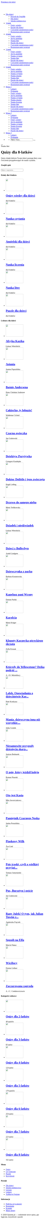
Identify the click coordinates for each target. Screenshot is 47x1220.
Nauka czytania (16, 56)
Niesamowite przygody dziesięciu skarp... (20, 747)
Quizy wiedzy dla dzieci (20, 195)
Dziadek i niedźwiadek (20, 525)
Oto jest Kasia (14, 795)
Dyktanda (14, 91)
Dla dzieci (9, 14)
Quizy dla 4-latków (17, 1062)
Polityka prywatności (14, 1204)
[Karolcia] (14, 612)
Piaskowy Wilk (15, 841)
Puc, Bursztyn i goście (19, 890)
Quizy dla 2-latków (17, 1016)
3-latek (8, 23)
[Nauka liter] (14, 282)
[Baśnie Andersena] (14, 382)
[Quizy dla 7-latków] (14, 1126)
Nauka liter (15, 41)
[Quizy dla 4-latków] (14, 1057)
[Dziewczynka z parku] (14, 566)
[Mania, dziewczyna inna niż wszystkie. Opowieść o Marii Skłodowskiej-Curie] (14, 714)
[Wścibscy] (14, 958)
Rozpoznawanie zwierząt (20, 32)
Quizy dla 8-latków (17, 1154)
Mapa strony (10, 1211)
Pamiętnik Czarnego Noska (23, 818)
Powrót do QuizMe (18, 16)
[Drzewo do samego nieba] (14, 497)
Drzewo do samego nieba (21, 502)
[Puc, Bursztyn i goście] (14, 885)
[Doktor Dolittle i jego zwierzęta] (14, 474)
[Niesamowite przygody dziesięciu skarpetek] (14, 741)
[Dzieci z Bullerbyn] (14, 543)
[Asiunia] (14, 359)
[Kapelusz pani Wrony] (14, 589)
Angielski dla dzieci (18, 241)
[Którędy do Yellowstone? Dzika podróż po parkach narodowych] (14, 662)
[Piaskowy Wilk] (14, 836)
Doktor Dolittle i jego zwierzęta (25, 479)
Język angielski (16, 38)
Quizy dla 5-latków (17, 1085)
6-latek (8, 67)
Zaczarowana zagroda (19, 986)
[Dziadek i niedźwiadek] (14, 520)
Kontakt (9, 1208)
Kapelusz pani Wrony (19, 594)
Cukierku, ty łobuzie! (19, 410)
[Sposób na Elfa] (14, 935)
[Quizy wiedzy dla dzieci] (14, 190)
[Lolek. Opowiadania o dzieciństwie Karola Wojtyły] (14, 688)
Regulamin (10, 1206)
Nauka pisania (16, 76)
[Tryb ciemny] (2, 144)
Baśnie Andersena (17, 387)
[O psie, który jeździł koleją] (14, 767)
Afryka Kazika (15, 341)
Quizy (8, 1169)
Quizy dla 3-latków (17, 1039)
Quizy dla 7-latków (17, 1131)
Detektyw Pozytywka (19, 456)
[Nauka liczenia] (14, 259)
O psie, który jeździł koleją (22, 772)
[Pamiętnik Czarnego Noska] (14, 813)
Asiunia (10, 364)
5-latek (8, 49)
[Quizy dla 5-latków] (14, 1080)
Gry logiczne (11, 1172)
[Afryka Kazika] (14, 336)
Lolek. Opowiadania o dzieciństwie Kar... (19, 695)
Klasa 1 (9, 87)
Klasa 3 (9, 133)
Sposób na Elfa (15, 940)
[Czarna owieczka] (14, 428)
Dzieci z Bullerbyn (17, 548)
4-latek (8, 34)
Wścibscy (11, 963)
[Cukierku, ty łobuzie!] (14, 405)
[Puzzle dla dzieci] (14, 305)
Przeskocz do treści (8, 2)
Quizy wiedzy (16, 25)
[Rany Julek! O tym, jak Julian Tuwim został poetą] (14, 908)
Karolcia (11, 617)
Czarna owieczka (16, 433)
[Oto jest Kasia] (14, 790)
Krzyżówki (10, 1176)
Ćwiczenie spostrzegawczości (22, 30)
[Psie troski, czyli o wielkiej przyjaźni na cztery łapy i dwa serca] (14, 859)
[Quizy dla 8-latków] (14, 1149)
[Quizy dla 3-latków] (14, 1034)
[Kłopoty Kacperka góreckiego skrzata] (14, 635)
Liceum (9, 1190)
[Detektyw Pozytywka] (14, 451)
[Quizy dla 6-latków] (14, 1103)
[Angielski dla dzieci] (14, 236)
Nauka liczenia (16, 102)
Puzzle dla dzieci (17, 27)
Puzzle (8, 1174)
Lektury (14, 89)
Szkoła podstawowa (18, 21)
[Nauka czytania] (14, 213)
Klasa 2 (9, 113)
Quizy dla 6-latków (17, 1108)
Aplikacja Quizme (13, 1194)
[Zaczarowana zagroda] (14, 981)
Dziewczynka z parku (19, 571)
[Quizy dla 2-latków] (14, 1011)
